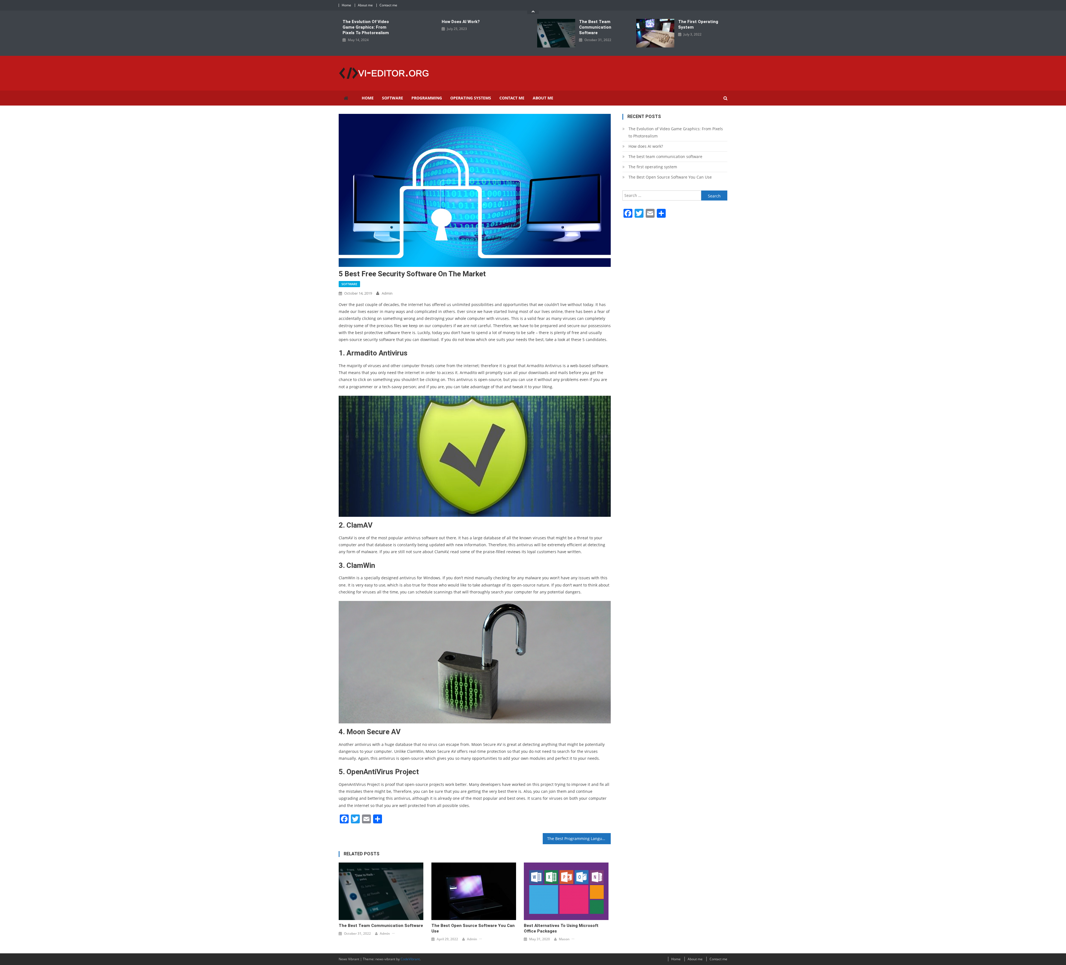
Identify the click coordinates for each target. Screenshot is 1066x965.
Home (346, 5)
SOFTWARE (392, 98)
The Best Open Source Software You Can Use (473, 928)
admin (387, 293)
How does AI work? (461, 21)
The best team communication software (595, 27)
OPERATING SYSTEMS (470, 98)
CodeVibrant (410, 959)
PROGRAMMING (426, 98)
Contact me (388, 5)
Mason (564, 939)
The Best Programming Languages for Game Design (579, 838)
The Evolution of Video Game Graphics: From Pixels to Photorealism (366, 27)
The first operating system (698, 24)
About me (365, 5)
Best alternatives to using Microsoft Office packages (561, 928)
